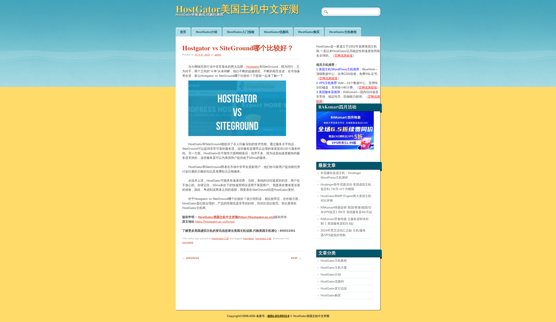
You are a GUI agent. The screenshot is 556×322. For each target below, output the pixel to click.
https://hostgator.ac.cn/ (256, 217)
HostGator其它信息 (334, 288)
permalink (188, 242)
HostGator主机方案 (334, 267)
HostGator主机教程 (343, 32)
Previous (190, 258)
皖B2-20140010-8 (278, 316)
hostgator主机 (263, 238)
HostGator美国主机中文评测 (237, 9)
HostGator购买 (308, 32)
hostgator (248, 238)
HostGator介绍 (206, 32)
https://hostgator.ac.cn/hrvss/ (215, 221)
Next (296, 258)
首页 (183, 32)
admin (218, 54)
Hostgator (253, 66)
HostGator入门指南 (240, 32)
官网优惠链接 (343, 55)
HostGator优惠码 (276, 32)
